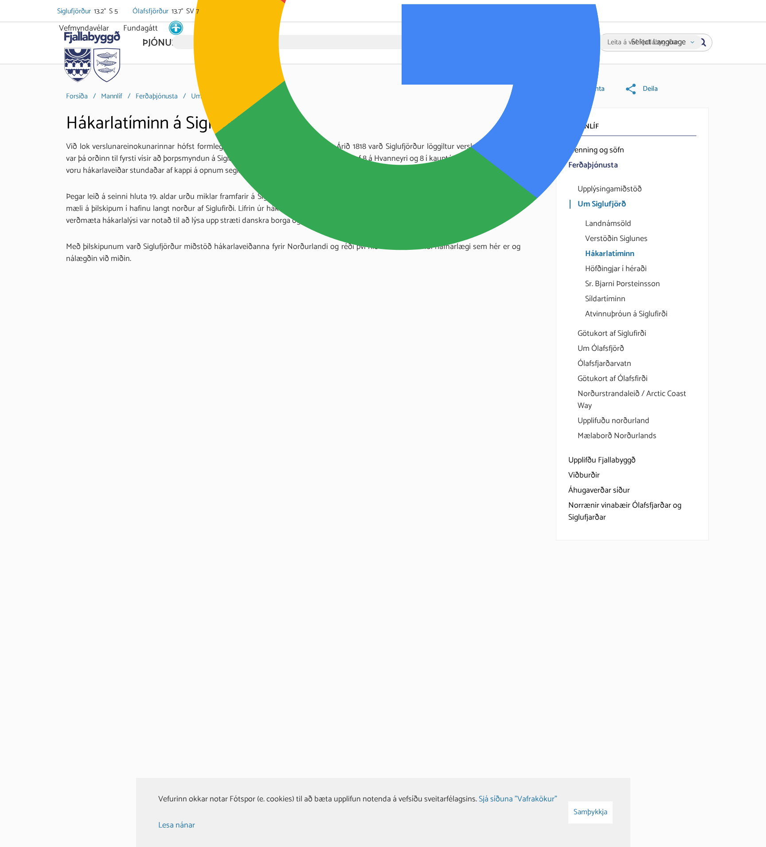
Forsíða (77, 96)
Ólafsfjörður (151, 11)
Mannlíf (111, 96)
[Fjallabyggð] (92, 54)
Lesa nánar (176, 825)
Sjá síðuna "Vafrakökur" (518, 799)
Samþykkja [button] (590, 812)
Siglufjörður (74, 11)
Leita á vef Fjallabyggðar (643, 42)
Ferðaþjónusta (157, 96)
